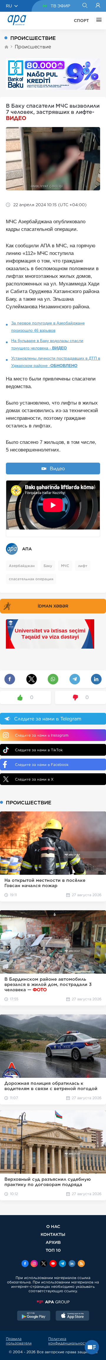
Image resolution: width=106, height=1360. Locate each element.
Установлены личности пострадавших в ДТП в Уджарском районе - (55, 362)
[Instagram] (34, 1264)
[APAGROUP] (53, 1301)
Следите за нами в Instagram (41, 735)
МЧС (65, 566)
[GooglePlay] (34, 1316)
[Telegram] (62, 1264)
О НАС (53, 1226)
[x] (43, 1264)
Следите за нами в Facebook (42, 764)
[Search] (85, 6)
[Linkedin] (71, 1264)
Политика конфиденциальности (68, 1341)
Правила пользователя (19, 1341)
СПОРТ (81, 20)
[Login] (98, 6)
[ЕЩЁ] (97, 20)
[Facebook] (25, 1264)
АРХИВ (53, 1242)
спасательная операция (31, 579)
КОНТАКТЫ (53, 1234)
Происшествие (33, 47)
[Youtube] (53, 1264)
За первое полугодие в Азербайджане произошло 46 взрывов (48, 327)
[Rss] (81, 1264)
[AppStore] (72, 1316)
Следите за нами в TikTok (39, 750)
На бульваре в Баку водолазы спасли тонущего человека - (47, 344)
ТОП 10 (53, 1250)
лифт (82, 566)
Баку (48, 566)
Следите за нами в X (34, 779)
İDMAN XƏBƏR (53, 606)
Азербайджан (22, 566)
